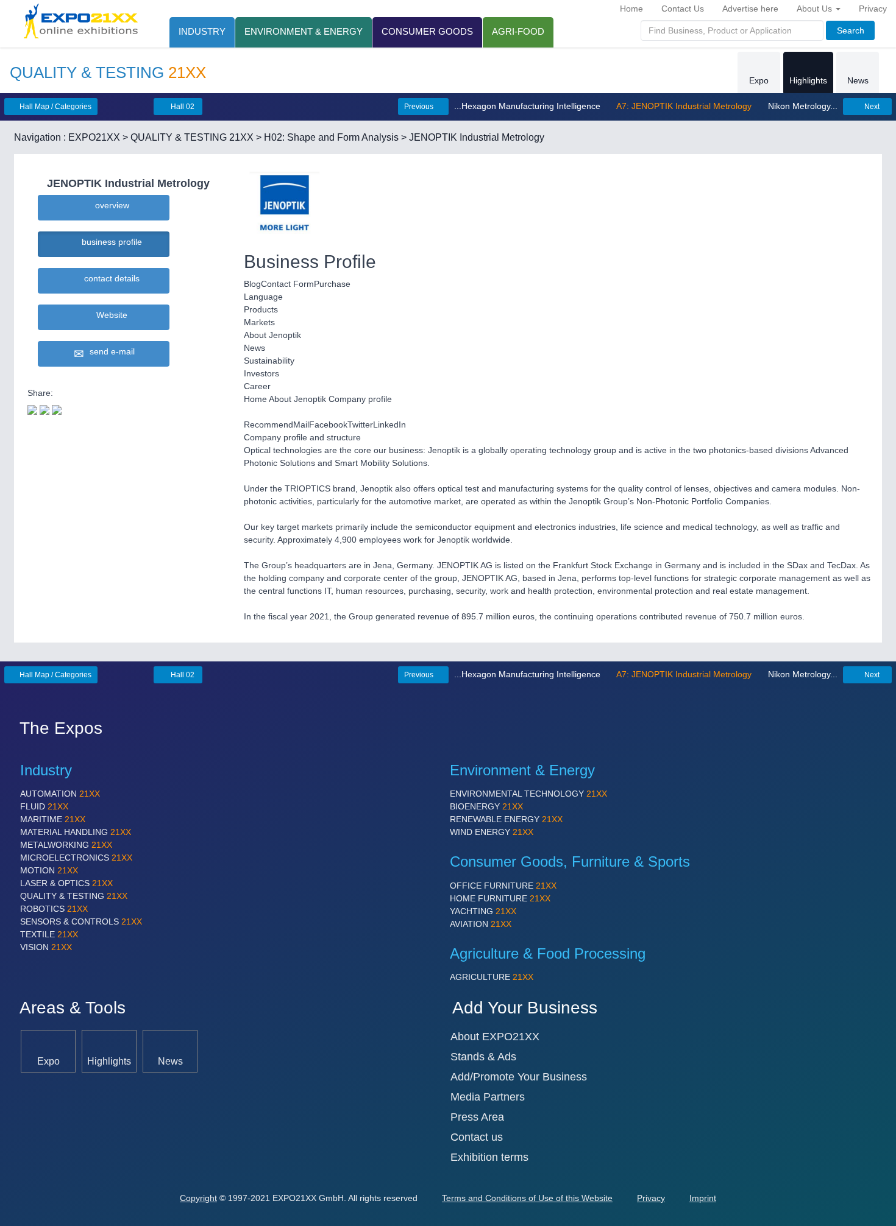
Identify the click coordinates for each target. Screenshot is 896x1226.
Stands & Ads (483, 1057)
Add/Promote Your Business (518, 1077)
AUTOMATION (60, 793)
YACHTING (483, 911)
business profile (109, 242)
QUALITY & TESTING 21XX (192, 137)
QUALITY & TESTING (73, 896)
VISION (46, 947)
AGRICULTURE (491, 977)
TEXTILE (49, 934)
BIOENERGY (486, 806)
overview (109, 205)
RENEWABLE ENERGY (506, 819)
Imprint (702, 1198)
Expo (759, 80)
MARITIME (52, 819)
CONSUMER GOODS (427, 31)
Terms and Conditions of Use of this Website (527, 1198)
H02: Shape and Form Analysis (331, 137)
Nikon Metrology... (801, 106)
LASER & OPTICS (66, 883)
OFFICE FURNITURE (503, 885)
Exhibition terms (489, 1157)
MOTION (49, 870)
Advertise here (750, 8)
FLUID (44, 806)
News (858, 80)
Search (850, 30)
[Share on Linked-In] (57, 409)
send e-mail (110, 351)
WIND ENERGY (491, 832)
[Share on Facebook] (44, 409)
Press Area (477, 1117)
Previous (419, 106)
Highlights (808, 80)
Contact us (476, 1137)
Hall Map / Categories (54, 106)
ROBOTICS (54, 909)
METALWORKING (66, 845)
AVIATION (480, 924)
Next (871, 106)
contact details (109, 278)
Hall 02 (181, 106)
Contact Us (682, 8)
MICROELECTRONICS (76, 857)
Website (109, 315)
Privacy (873, 8)
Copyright (198, 1198)
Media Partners (487, 1097)
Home (631, 8)
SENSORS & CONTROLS (81, 921)
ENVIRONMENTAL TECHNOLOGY (528, 793)
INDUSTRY (202, 31)
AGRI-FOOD (518, 31)
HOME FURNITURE (500, 898)
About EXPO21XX (494, 1036)
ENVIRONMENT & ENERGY (303, 31)
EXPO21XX (94, 137)
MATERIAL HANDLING (75, 832)
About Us (815, 8)
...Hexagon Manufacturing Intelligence (528, 106)
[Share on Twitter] (32, 409)
